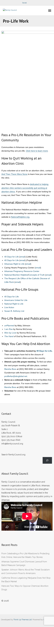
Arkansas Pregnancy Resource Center (21, 271)
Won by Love (10, 333)
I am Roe (8, 329)
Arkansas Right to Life (14, 264)
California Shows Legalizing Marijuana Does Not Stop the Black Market (26, 580)
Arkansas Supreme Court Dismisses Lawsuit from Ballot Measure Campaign (24, 563)
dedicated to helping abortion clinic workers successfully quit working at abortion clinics (24, 188)
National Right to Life (13, 304)
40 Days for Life (11, 257)
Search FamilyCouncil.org (13, 454)
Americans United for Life (15, 300)
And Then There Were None (14, 174)
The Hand (8, 336)
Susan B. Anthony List (14, 311)
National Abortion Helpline (16, 275)
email (22, 257)
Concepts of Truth (36, 275)
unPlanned (9, 325)
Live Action (9, 307)
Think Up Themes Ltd (22, 620)
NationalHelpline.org (20, 217)
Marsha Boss (10, 369)
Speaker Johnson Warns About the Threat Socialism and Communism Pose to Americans (25, 571)
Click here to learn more (37, 151)
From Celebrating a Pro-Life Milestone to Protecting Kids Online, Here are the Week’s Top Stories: (25, 555)
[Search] (47, 460)
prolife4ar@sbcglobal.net (15, 376)
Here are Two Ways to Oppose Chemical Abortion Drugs (24, 588)
